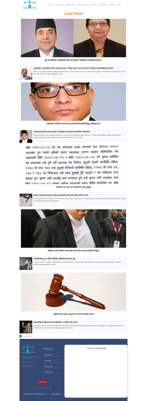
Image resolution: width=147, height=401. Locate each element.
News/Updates (59, 4)
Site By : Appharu (55, 394)
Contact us (112, 4)
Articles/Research (82, 4)
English (119, 4)
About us (51, 4)
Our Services (92, 4)
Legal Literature (102, 4)
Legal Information (71, 4)
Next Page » (27, 336)
